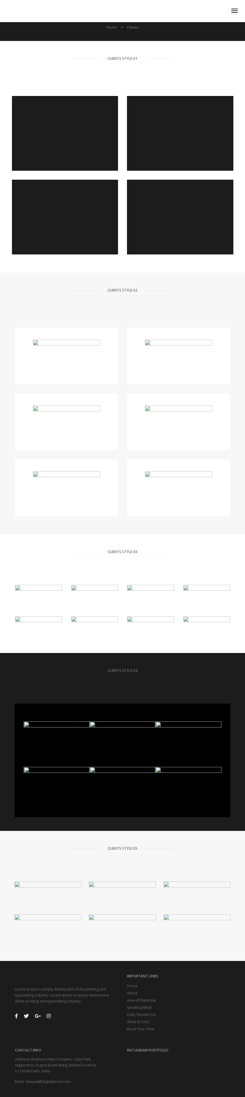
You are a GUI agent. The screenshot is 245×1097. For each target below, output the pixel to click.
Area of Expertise (141, 1000)
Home (132, 985)
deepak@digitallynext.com (48, 1081)
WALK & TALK (138, 1021)
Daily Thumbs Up (141, 1014)
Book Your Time (140, 1029)
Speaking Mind (139, 1007)
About (132, 993)
